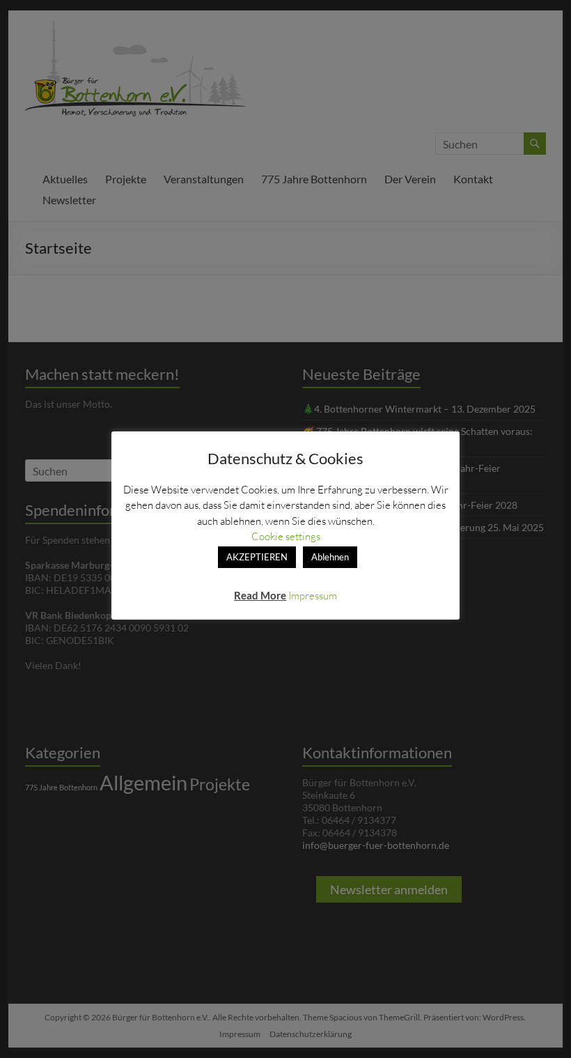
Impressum (312, 595)
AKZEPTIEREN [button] (257, 556)
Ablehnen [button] (330, 556)
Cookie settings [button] (285, 536)
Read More (260, 595)
